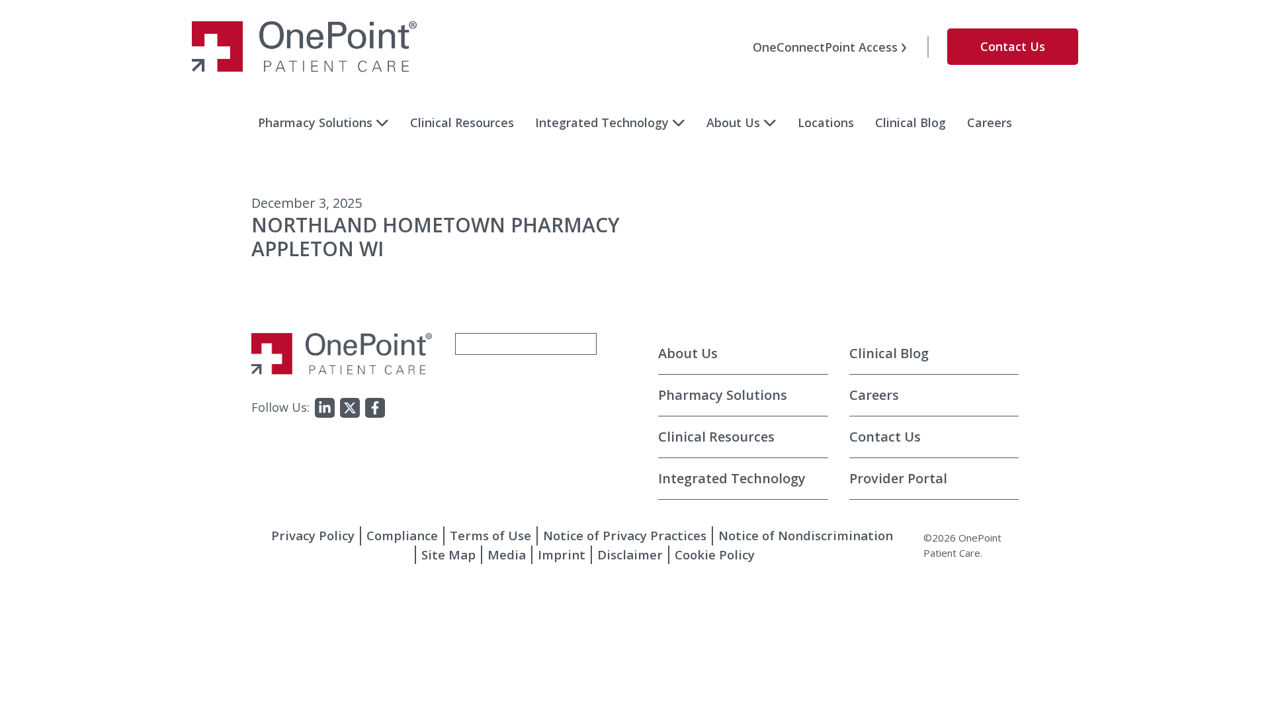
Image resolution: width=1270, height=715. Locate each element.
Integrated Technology (602, 122)
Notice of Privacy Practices (624, 535)
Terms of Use (490, 535)
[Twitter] (350, 408)
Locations (826, 122)
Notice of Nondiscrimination (805, 535)
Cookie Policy (715, 554)
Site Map (448, 554)
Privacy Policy (313, 535)
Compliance (402, 535)
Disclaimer (630, 554)
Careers (989, 122)
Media (506, 554)
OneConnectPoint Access (825, 47)
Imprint (561, 554)
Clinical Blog (910, 122)
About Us (733, 122)
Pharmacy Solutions (315, 122)
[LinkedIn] (325, 408)
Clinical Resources (462, 122)
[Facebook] (375, 408)
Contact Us (1012, 46)
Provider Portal (898, 478)
